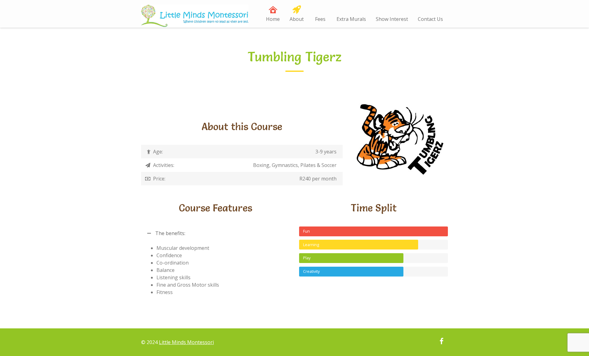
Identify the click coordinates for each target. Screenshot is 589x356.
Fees (320, 19)
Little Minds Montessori (186, 342)
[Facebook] (441, 342)
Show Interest (392, 19)
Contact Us (430, 19)
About (297, 19)
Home (273, 19)
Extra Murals (351, 19)
